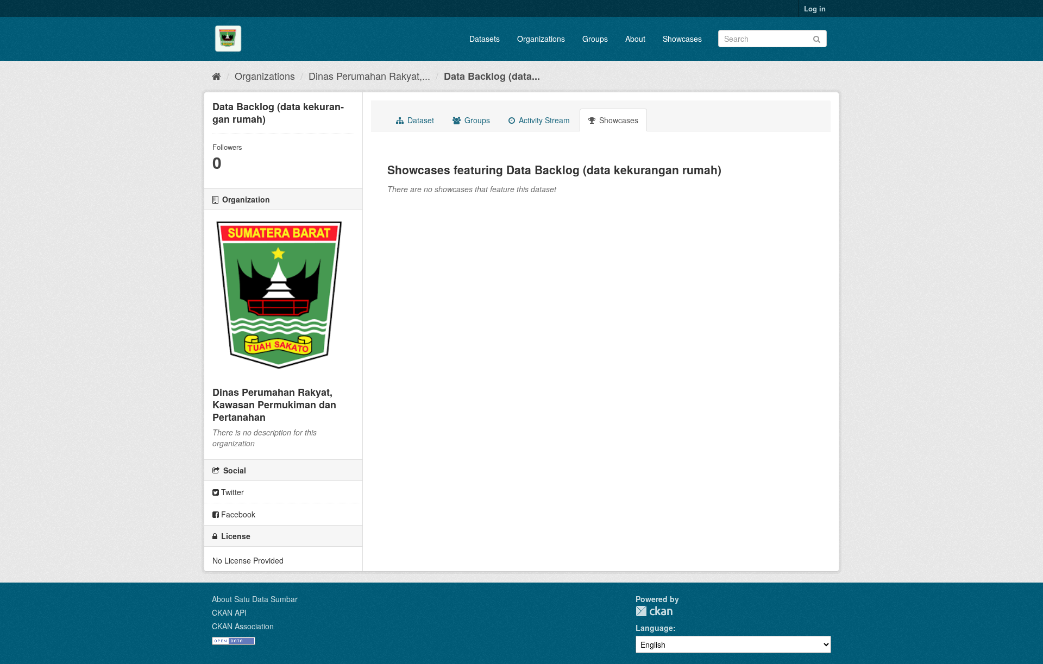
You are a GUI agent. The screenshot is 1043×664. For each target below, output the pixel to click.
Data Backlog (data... (492, 76)
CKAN (654, 611)
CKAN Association (243, 626)
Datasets (484, 38)
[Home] (216, 75)
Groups (595, 38)
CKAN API (229, 612)
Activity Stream (543, 120)
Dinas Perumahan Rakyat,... (369, 75)
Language (654, 627)
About (635, 38)
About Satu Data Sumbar (255, 598)
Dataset (419, 120)
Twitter (231, 491)
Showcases (682, 38)
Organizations (541, 38)
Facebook (237, 514)
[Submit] (816, 37)
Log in (815, 8)
